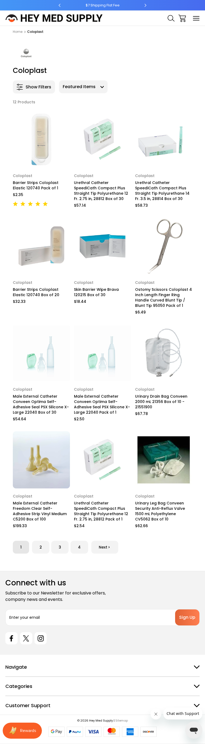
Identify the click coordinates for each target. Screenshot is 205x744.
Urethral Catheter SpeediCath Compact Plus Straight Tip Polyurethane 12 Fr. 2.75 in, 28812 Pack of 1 (101, 511)
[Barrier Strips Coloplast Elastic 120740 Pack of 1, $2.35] (41, 139)
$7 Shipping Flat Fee (103, 5)
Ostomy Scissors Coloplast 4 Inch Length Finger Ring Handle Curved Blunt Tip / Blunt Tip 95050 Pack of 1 (163, 297)
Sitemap (121, 720)
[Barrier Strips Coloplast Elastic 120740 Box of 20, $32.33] (41, 246)
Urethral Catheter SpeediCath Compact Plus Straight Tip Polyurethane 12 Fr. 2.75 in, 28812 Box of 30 (101, 190)
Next (103, 547)
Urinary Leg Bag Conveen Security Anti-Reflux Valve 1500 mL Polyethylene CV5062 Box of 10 (160, 511)
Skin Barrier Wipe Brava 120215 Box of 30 (96, 292)
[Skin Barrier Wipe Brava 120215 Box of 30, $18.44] (102, 246)
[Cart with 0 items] (182, 18)
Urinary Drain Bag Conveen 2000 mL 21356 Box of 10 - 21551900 (161, 402)
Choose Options (41, 160)
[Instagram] (40, 638)
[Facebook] (11, 638)
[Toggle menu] (196, 18)
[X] (26, 638)
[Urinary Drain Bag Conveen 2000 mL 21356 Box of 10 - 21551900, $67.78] (163, 353)
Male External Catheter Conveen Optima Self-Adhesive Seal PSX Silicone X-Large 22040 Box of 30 (41, 404)
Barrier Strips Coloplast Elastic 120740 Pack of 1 (35, 185)
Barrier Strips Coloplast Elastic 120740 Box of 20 (36, 292)
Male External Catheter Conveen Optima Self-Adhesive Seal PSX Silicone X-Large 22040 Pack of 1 (102, 404)
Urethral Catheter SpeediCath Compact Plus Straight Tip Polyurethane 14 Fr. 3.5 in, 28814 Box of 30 (162, 190)
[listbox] (83, 86)
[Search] (171, 18)
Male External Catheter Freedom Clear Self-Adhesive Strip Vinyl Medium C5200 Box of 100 (40, 511)
